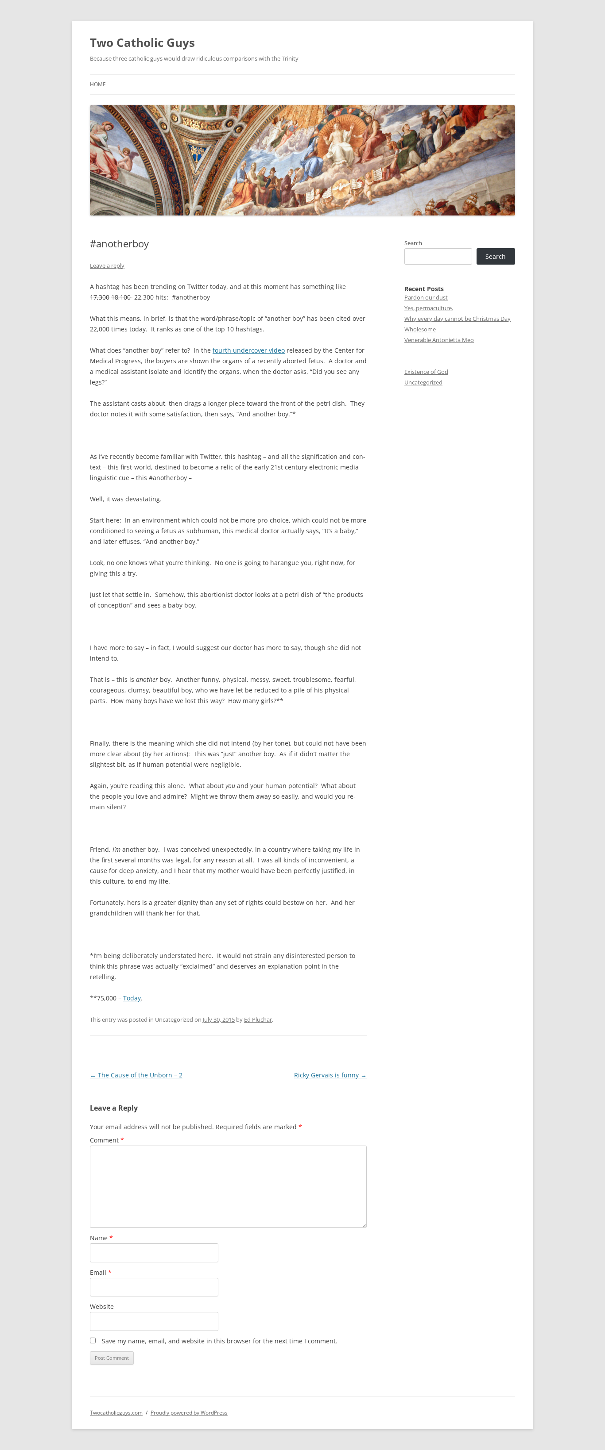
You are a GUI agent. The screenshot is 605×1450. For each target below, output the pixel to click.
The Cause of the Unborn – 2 (136, 1075)
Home (98, 84)
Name (101, 1238)
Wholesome (420, 329)
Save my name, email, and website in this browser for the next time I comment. (219, 1341)
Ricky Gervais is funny (330, 1075)
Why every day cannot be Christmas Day (457, 319)
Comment (107, 1140)
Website (102, 1306)
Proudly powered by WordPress (189, 1412)
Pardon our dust (426, 297)
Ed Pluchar (258, 1019)
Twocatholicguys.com (116, 1412)
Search (413, 243)
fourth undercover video (249, 350)
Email (101, 1272)
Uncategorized (423, 382)
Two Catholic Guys (142, 42)
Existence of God (426, 372)
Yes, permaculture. (428, 308)
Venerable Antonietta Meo (439, 340)
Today (132, 998)
